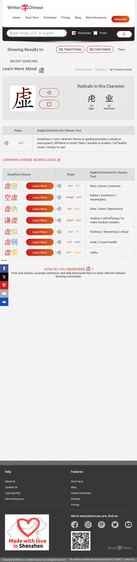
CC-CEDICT (117, 559)
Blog (78, 17)
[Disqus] (68, 333)
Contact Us (11, 487)
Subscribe (120, 19)
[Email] (4, 293)
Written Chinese (83, 69)
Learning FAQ (12, 493)
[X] (4, 277)
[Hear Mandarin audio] (49, 92)
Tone (121, 49)
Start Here (32, 17)
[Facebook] (4, 268)
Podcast (75, 498)
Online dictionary (81, 493)
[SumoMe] (4, 302)
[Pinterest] (4, 285)
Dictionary (50, 17)
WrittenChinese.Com (36, 560)
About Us (10, 481)
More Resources (96, 17)
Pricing (65, 17)
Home (16, 17)
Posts (103, 32)
